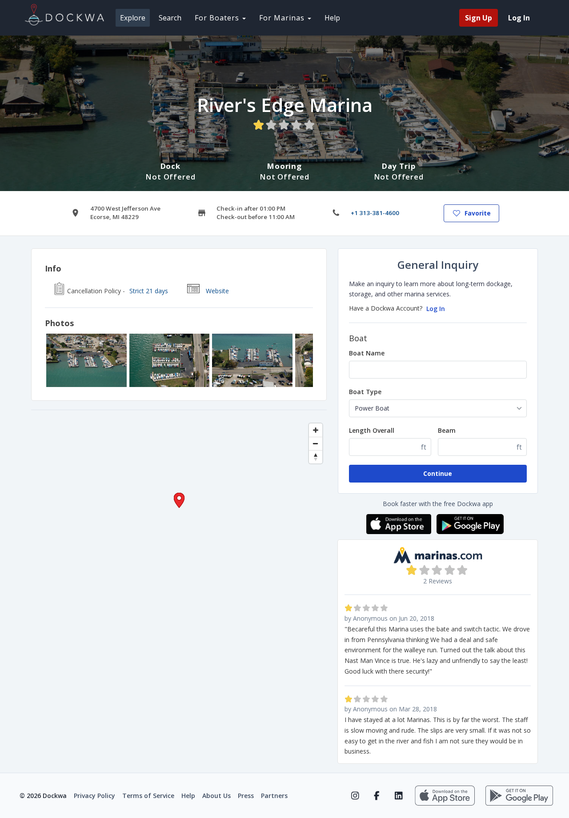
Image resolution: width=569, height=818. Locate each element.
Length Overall (371, 430)
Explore (132, 18)
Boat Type (365, 391)
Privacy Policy (94, 795)
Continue (437, 473)
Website (217, 291)
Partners (274, 795)
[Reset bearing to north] (315, 456)
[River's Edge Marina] (86, 360)
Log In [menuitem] (519, 18)
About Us (216, 795)
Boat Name (367, 353)
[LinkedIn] (398, 796)
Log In (435, 308)
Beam (447, 430)
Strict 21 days (148, 291)
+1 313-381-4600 (375, 213)
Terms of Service (148, 795)
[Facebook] (376, 796)
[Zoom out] (315, 443)
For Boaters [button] (218, 18)
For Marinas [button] (283, 18)
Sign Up (478, 18)
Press (246, 795)
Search (170, 18)
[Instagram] (355, 796)
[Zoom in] (315, 430)
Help (332, 18)
